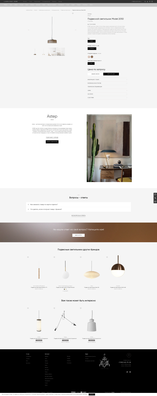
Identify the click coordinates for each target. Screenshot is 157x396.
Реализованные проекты (90, 356)
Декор (16, 4)
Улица (44, 4)
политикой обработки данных (38, 394)
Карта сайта (49, 392)
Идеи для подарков (52, 4)
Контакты (28, 363)
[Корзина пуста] (152, 1)
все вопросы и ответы (78, 215)
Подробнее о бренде (52, 137)
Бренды (60, 1)
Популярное (47, 380)
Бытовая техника (48, 376)
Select (91, 4)
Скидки (73, 4)
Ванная (32, 4)
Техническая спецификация (95, 86)
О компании (28, 356)
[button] (29, 30)
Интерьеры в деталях (89, 360)
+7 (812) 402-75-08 (136, 1)
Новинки (79, 4)
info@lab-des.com (127, 360)
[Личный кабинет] (147, 1)
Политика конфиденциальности (33, 392)
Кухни (27, 4)
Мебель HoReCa (48, 374)
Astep (90, 14)
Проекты (54, 1)
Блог (27, 360)
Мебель (5, 4)
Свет (11, 4)
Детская (38, 4)
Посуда (21, 4)
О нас (27, 354)
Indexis (113, 392)
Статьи (86, 358)
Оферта (43, 392)
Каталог (47, 354)
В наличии (85, 4)
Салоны (27, 358)
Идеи (86, 354)
